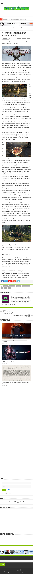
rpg (5, 287)
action (5, 286)
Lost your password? (6, 493)
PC (20, 38)
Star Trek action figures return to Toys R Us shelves (11, 312)
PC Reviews (24, 38)
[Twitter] (15, 502)
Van (9, 287)
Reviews (28, 38)
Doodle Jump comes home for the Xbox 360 (21, 315)
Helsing (18, 286)
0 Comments (6, 39)
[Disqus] (16, 413)
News (5, 28)
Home (1, 28)
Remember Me (12, 489)
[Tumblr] (23, 502)
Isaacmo (5, 38)
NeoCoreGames (26, 286)
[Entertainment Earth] (16, 23)
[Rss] (9, 502)
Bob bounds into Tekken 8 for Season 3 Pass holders (14, 19)
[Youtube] (18, 502)
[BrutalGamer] (16, 8)
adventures (12, 286)
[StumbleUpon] (21, 502)
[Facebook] (12, 502)
